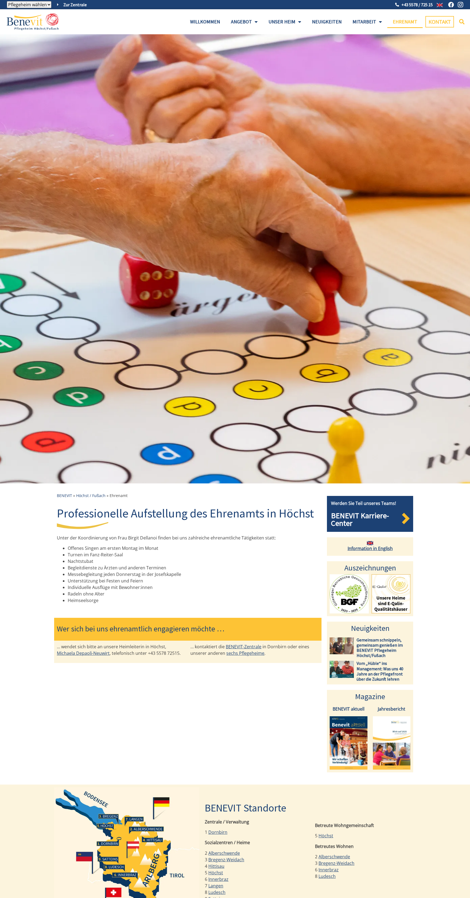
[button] (462, 22)
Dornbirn (217, 832)
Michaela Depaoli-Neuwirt (83, 653)
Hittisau (216, 866)
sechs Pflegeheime (245, 653)
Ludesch (216, 892)
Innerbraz (218, 879)
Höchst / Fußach (91, 495)
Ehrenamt (405, 21)
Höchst (215, 873)
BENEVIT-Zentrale (243, 647)
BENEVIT (64, 495)
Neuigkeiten (327, 21)
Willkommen (205, 21)
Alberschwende (224, 853)
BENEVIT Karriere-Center (360, 519)
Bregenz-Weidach (226, 860)
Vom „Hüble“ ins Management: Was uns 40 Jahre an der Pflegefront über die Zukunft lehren (380, 671)
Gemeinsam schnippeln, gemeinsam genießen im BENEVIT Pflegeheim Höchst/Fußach (380, 647)
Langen (215, 886)
